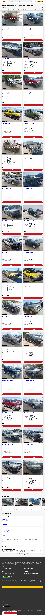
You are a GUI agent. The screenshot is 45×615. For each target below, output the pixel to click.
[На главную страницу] (4, 1)
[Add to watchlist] (21, 12)
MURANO (31, 9)
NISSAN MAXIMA (5, 531)
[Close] (16, 611)
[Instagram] (2, 601)
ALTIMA (4, 9)
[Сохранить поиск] (42, 7)
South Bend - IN (5, 542)
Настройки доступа (6, 604)
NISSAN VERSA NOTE (6, 535)
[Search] (31, 1)
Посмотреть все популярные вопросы (10, 514)
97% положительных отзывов (6, 577)
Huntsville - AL (5, 546)
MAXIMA (37, 9)
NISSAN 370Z (5, 521)
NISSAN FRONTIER (6, 520)
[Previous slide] (3, 18)
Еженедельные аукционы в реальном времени (8, 573)
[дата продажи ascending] (40, 7)
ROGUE (9, 9)
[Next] (27, 493)
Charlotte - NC (5, 541)
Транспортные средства (5, 592)
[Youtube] (6, 601)
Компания (3, 590)
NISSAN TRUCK (5, 519)
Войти (35, 1)
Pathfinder (25, 9)
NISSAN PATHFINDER (6, 530)
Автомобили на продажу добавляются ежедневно (31, 573)
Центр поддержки (22, 554)
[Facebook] (3, 601)
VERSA (20, 9)
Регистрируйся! (40, 1)
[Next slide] (20, 18)
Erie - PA (4, 545)
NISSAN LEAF (5, 524)
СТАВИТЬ (11, 72)
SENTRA (15, 9)
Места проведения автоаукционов (29, 568)
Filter (4, 7)
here (18, 550)
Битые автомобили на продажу (6, 568)
